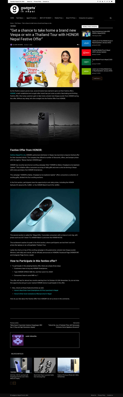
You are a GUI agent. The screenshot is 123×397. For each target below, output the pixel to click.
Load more (97, 78)
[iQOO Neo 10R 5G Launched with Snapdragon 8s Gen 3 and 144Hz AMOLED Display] (21, 365)
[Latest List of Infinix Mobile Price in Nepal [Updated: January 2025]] (86, 71)
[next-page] (14, 383)
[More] (42, 314)
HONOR (12, 93)
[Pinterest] (105, 1)
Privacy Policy (101, 395)
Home (12, 23)
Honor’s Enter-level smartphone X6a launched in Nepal (33, 294)
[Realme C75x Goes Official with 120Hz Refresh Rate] (68, 365)
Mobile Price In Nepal (90, 26)
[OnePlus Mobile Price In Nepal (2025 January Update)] (86, 52)
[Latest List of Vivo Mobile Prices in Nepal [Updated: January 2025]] (86, 43)
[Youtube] (112, 1)
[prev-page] (11, 383)
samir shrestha (18, 44)
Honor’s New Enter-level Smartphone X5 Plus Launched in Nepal (36, 290)
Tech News (18, 23)
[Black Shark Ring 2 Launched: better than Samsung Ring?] (45, 365)
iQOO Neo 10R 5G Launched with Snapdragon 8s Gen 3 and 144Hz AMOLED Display (19, 376)
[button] (110, 18)
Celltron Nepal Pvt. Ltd (17, 155)
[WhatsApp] (37, 314)
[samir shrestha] (11, 45)
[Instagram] (100, 1)
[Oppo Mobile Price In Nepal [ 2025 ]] (86, 62)
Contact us (110, 395)
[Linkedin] (102, 1)
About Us (93, 395)
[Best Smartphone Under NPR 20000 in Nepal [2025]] (86, 34)
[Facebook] (98, 1)
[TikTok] (107, 1)
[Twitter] (109, 1)
